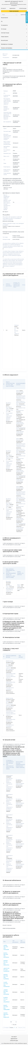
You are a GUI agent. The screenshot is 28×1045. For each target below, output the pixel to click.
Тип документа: (4, 25)
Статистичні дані (22, 8)
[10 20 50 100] (13, 1022)
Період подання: (4, 36)
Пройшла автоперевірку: (6, 48)
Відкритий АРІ (12, 8)
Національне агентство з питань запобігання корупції (15, 1043)
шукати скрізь (24, 14)
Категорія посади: (5, 32)
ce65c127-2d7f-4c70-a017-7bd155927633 (6, 970)
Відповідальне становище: (7, 44)
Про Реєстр (3, 8)
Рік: (2, 21)
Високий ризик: (4, 40)
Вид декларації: (4, 17)
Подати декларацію (14, 11)
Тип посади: (3, 29)
